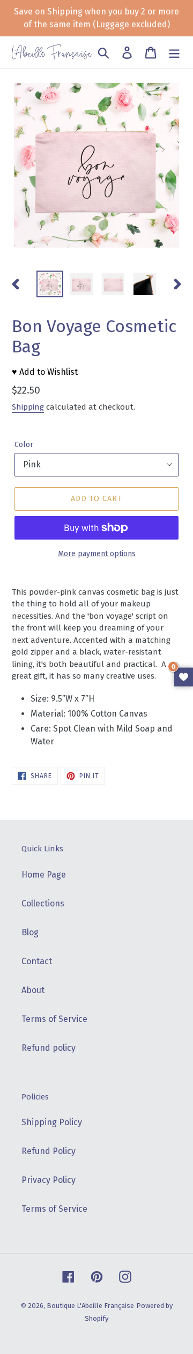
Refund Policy (48, 1151)
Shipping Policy (51, 1122)
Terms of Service (54, 1019)
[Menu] (174, 52)
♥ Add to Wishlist (45, 372)
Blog (30, 932)
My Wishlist (183, 677)
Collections (42, 903)
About (32, 990)
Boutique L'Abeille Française (90, 1306)
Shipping (28, 407)
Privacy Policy (48, 1180)
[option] (49, 284)
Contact (36, 961)
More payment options (97, 553)
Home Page (43, 875)
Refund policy (48, 1048)
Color (23, 444)
